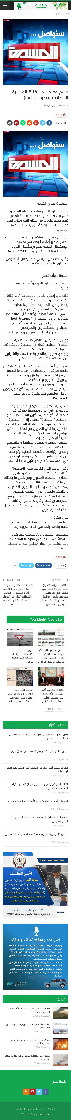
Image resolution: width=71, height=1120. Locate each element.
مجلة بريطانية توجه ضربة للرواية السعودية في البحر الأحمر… (28, 1026)
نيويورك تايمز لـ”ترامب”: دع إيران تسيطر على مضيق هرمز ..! (38, 751)
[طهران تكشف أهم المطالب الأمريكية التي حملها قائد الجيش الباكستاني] (51, 676)
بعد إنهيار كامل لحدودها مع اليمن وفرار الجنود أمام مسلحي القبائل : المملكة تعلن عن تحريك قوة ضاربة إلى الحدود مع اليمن (18, 594)
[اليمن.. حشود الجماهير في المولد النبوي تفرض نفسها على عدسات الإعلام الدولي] (51, 637)
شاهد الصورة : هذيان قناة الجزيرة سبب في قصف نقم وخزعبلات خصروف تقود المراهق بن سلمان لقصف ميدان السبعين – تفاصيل (54, 594)
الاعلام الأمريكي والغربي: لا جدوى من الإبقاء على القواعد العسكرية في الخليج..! (39, 786)
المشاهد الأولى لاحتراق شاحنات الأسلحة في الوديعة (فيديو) (37, 801)
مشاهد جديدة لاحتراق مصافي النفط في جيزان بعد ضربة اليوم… (28, 1041)
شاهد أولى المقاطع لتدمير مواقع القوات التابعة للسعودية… (27, 1057)
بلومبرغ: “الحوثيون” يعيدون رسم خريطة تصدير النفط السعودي (36, 834)
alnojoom (45, 1114)
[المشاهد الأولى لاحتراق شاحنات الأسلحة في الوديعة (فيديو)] (60, 1013)
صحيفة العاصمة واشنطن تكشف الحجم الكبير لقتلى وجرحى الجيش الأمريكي (38, 819)
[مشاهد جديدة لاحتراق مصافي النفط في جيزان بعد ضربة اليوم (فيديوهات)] (60, 1044)
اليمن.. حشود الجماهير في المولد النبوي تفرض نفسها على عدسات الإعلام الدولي (38, 736)
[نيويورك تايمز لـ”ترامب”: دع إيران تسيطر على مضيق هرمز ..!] (20, 637)
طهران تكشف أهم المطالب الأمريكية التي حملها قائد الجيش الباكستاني (37, 769)
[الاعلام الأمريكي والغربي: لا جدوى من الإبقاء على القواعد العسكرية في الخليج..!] (20, 676)
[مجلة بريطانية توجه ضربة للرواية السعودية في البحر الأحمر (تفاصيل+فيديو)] (60, 1029)
